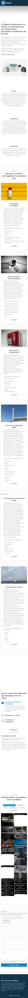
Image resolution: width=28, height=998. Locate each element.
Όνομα (4, 942)
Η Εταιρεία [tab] (13, 729)
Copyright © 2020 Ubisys (14, 995)
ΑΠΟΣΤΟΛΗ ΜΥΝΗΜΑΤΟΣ (14, 964)
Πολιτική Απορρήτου (14, 961)
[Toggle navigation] (25, 3)
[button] (11, 703)
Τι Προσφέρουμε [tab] (13, 732)
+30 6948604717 (6, 920)
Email (4, 947)
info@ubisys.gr (6, 922)
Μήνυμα (4, 952)
